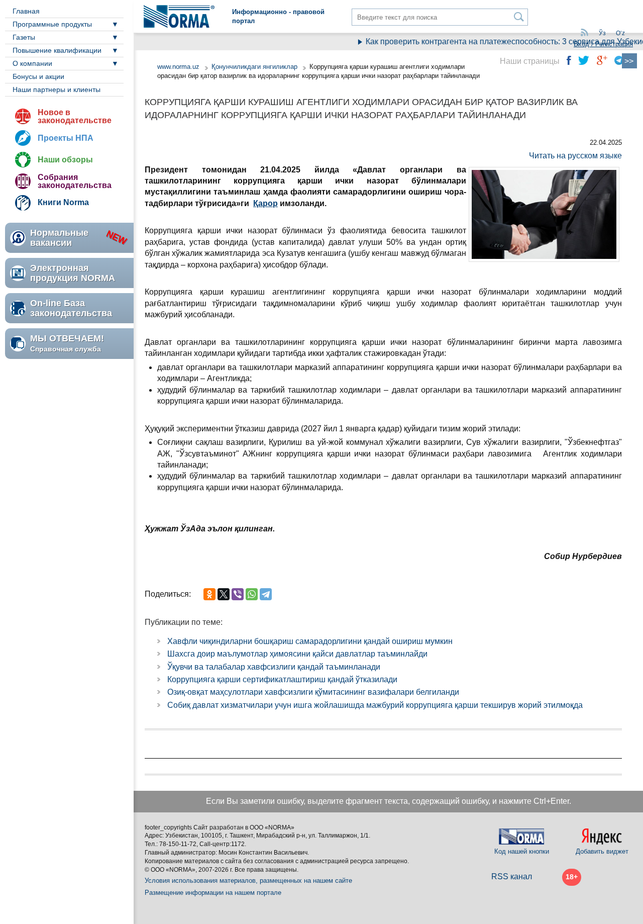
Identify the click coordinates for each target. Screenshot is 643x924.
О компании (32, 63)
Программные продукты (52, 24)
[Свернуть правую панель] (629, 60)
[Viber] (238, 594)
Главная (26, 11)
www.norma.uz (178, 66)
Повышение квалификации (57, 50)
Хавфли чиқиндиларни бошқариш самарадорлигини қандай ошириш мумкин (310, 641)
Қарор (265, 203)
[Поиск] (519, 17)
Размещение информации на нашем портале (213, 892)
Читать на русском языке (575, 155)
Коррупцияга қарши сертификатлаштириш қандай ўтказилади (282, 679)
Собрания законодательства (75, 181)
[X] (224, 594)
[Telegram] (266, 594)
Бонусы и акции (38, 76)
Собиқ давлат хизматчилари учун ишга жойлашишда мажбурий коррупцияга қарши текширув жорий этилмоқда (375, 705)
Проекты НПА (65, 138)
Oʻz (620, 33)
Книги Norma (63, 202)
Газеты (24, 37)
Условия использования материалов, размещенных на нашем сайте (248, 880)
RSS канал (511, 876)
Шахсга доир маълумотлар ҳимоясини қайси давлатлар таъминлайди (297, 654)
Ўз (602, 33)
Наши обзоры (65, 159)
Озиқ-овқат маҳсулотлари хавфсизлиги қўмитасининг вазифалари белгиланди (313, 692)
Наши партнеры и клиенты (56, 89)
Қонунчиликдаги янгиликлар (255, 66)
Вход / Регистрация (603, 44)
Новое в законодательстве (75, 116)
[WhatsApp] (252, 594)
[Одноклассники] (209, 594)
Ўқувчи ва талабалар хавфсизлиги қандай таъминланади (273, 667)
